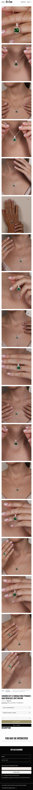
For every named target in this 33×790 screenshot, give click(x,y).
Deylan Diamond (11, 785)
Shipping (4, 702)
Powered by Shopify (21, 785)
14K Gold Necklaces (8, 690)
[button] (3, 2)
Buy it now (16, 725)
